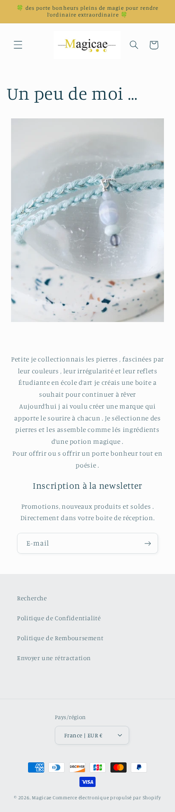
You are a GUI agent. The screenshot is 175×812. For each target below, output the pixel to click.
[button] (18, 45)
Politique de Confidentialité (59, 618)
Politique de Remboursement (60, 637)
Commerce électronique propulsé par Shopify (107, 798)
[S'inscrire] (148, 543)
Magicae (41, 798)
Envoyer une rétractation (54, 657)
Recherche (32, 598)
